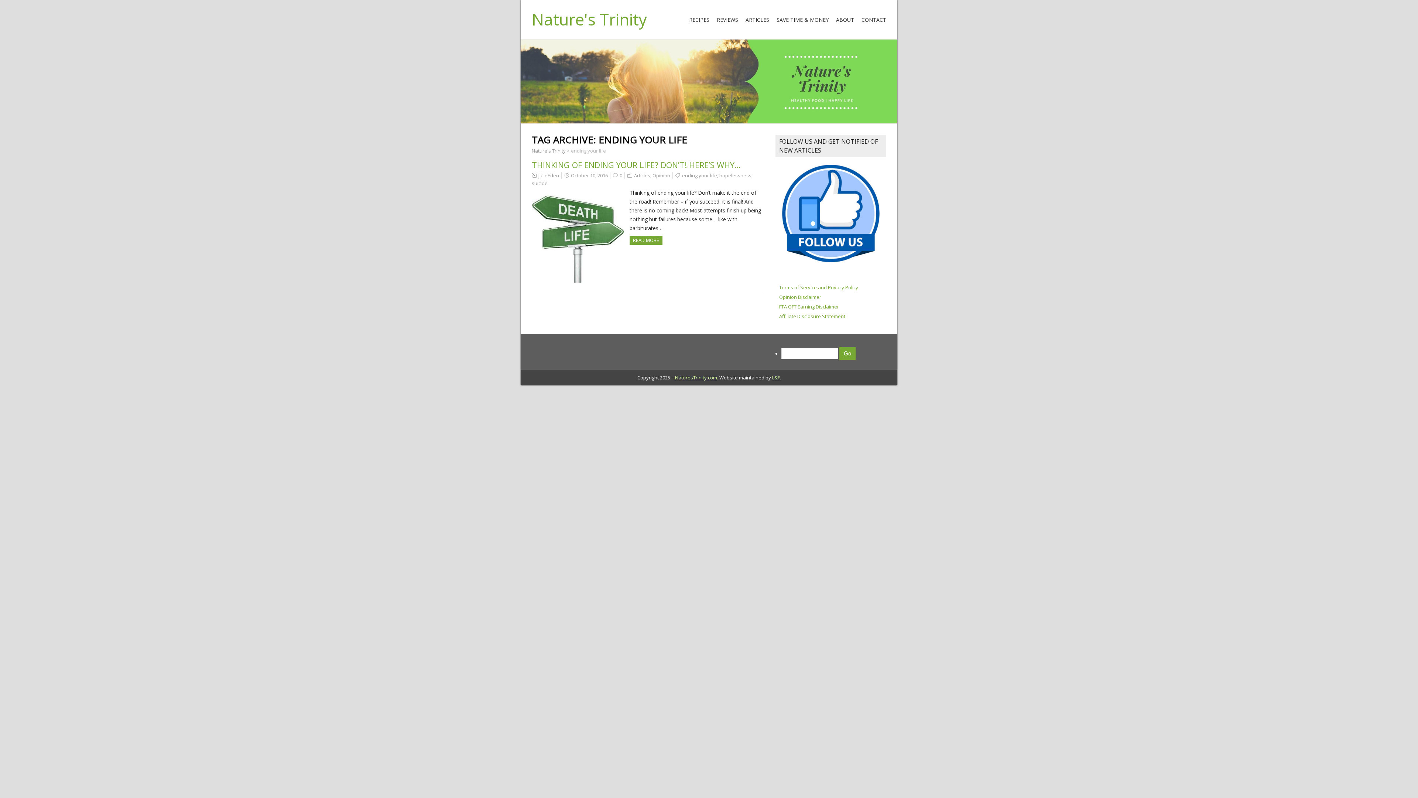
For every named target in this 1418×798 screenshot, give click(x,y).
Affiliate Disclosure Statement (812, 316)
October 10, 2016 (589, 175)
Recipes (699, 19)
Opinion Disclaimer (800, 297)
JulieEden (548, 175)
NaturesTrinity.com (696, 377)
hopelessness (735, 175)
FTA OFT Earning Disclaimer (809, 306)
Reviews (727, 19)
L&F (776, 377)
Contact (874, 19)
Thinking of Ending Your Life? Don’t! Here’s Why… (636, 164)
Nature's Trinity (589, 19)
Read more (646, 240)
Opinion (661, 175)
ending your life (699, 175)
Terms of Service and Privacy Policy (818, 287)
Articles (757, 19)
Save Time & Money (803, 19)
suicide (540, 183)
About (845, 19)
